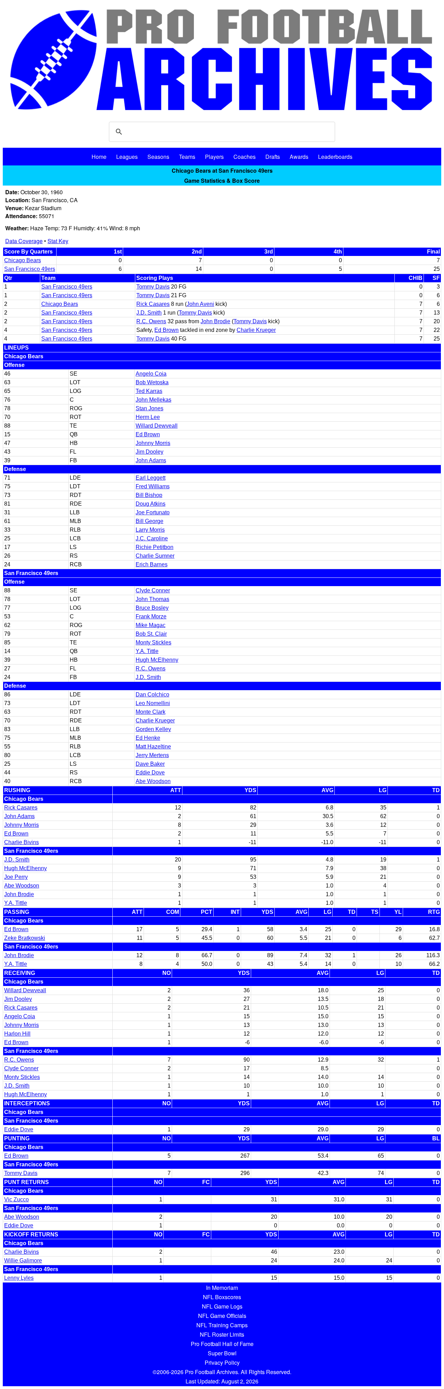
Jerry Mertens (152, 755)
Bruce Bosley (152, 608)
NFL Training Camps (222, 1325)
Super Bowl (222, 1353)
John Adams (151, 460)
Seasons (158, 157)
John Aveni (200, 304)
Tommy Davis (153, 287)
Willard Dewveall (157, 426)
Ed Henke (148, 738)
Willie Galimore (23, 1260)
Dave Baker (150, 764)
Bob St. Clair (151, 634)
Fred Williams (153, 486)
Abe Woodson (153, 781)
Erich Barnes (152, 564)
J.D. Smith (149, 313)
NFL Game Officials (222, 1316)
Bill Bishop (149, 495)
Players (214, 157)
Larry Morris (150, 530)
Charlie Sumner (155, 556)
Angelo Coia (151, 374)
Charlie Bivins (21, 842)
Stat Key (58, 241)
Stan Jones (149, 408)
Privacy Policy (222, 1362)
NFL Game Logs (222, 1306)
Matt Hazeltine (153, 746)
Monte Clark (150, 712)
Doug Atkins (150, 504)
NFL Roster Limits (222, 1334)
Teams (187, 157)
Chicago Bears (22, 260)
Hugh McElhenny (157, 660)
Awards (299, 157)
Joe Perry (16, 877)
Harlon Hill (17, 1034)
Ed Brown (166, 330)
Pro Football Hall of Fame (222, 1344)
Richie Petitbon (154, 547)
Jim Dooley (149, 452)
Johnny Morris (153, 443)
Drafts (272, 157)
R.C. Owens (151, 321)
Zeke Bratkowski (24, 938)
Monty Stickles (153, 642)
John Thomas (152, 599)
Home (99, 157)
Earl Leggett (150, 478)
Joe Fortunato (153, 512)
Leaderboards (335, 157)
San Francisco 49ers (29, 269)
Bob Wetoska (152, 382)
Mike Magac (150, 625)
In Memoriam (222, 1288)
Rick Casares (153, 304)
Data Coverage (24, 241)
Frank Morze (151, 616)
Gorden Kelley (153, 729)
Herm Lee (148, 417)
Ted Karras (149, 391)
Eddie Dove (150, 772)
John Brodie (215, 321)
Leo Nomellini (153, 703)
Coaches (244, 157)
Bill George (149, 521)
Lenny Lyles (19, 1278)
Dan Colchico (152, 694)
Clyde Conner (153, 590)
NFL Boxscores (222, 1297)
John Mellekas (153, 400)
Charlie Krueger (256, 330)
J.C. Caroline (152, 538)
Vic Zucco (16, 1199)
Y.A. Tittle (147, 651)
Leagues (127, 157)
